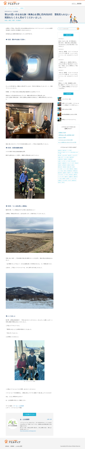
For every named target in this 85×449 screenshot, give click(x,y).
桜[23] (65, 170)
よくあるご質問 (19, 446)
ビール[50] (68, 161)
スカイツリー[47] (70, 163)
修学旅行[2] (74, 180)
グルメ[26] (60, 168)
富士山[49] (73, 161)
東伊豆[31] (60, 166)
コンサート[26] (66, 168)
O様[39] (59, 165)
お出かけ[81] (64, 155)
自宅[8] (67, 178)
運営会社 (7, 446)
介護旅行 (22, 8)
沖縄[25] (75, 168)
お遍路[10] (71, 176)
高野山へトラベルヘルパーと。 (69, 119)
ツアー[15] (66, 174)
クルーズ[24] (60, 170)
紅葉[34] (68, 165)
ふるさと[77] (74, 155)
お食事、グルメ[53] (61, 161)
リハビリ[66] (66, 157)
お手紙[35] (64, 165)
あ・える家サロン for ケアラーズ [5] (67, 142)
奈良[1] (63, 182)
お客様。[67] (60, 157)
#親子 (13, 20)
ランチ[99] (69, 150)
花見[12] (66, 176)
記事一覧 (49, 419)
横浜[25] (71, 168)
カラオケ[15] (60, 174)
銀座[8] (64, 178)
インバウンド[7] (73, 178)
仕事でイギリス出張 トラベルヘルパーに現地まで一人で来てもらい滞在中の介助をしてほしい (70, 104)
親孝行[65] (72, 157)
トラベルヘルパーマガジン (13, 8)
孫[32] (73, 165)
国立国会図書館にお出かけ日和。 (70, 114)
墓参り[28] (69, 166)
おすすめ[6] (65, 180)
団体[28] (64, 166)
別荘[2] (59, 182)
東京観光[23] (69, 170)
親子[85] (59, 155)
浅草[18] (68, 172)
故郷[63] (65, 159)
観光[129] (64, 150)
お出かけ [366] (62, 137)
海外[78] (69, 155)
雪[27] (73, 166)
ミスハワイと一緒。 (67, 99)
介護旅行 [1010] (62, 132)
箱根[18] (64, 172)
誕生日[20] (60, 172)
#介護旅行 (18, 20)
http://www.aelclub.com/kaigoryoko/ (28, 430)
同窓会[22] (75, 170)
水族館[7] (59, 180)
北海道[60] (70, 159)
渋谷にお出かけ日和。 (67, 109)
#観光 (10, 20)
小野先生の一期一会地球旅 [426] (66, 135)
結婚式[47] (64, 163)
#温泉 (6, 20)
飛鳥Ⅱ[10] (75, 176)
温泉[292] (60, 150)
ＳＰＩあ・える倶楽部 (18, 406)
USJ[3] (69, 180)
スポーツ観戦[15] (75, 172)
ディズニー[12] (60, 176)
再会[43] (76, 163)
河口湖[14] (71, 174)
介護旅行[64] (60, 159)
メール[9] (59, 178)
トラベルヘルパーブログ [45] (65, 140)
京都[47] (59, 163)
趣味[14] (75, 174)
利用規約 (12, 446)
